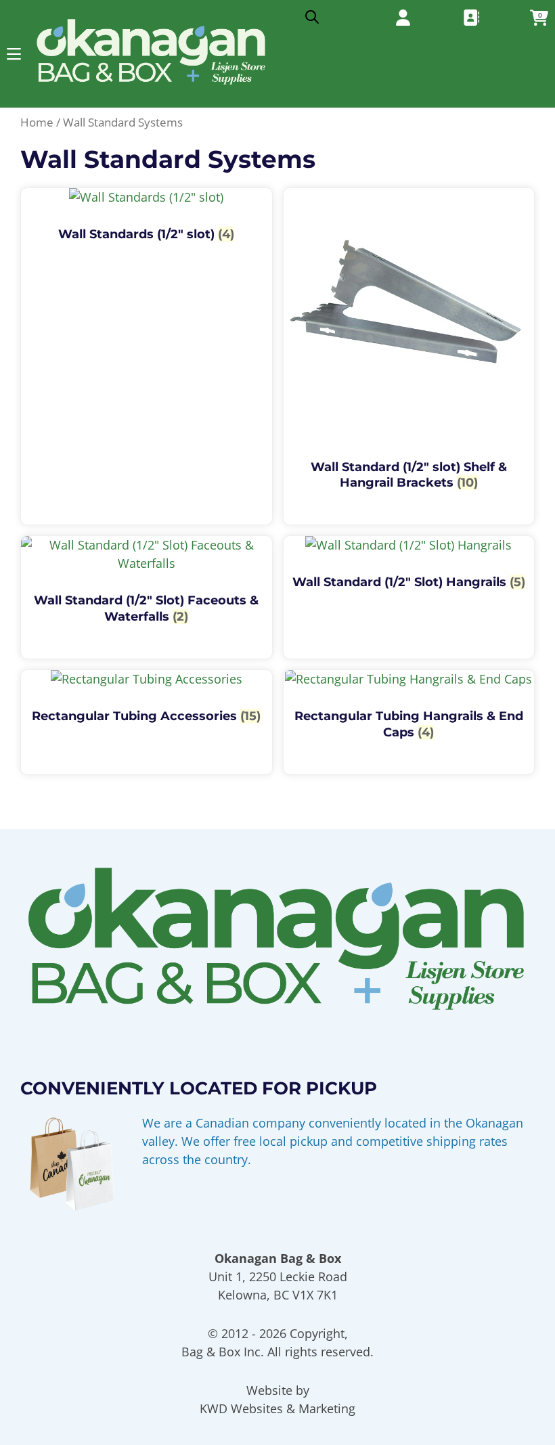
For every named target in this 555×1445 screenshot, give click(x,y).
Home (36, 122)
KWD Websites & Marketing (277, 1408)
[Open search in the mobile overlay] (312, 13)
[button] (14, 54)
